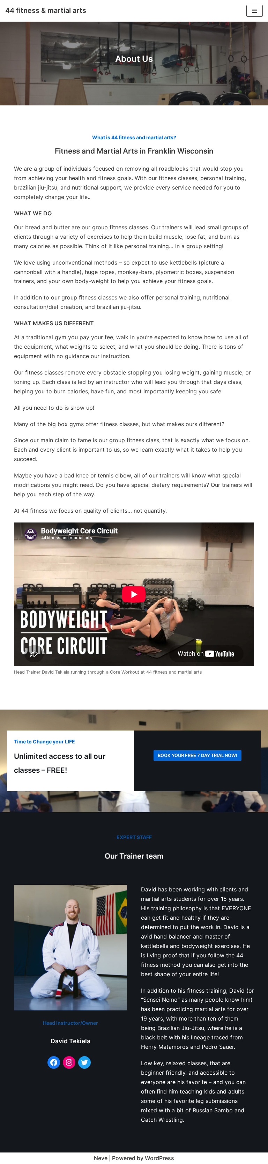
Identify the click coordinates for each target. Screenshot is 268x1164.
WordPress (159, 1158)
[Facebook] (53, 1062)
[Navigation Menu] (254, 11)
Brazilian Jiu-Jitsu (180, 1027)
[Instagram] (69, 1062)
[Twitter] (84, 1062)
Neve (100, 1158)
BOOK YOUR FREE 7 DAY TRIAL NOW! (197, 755)
